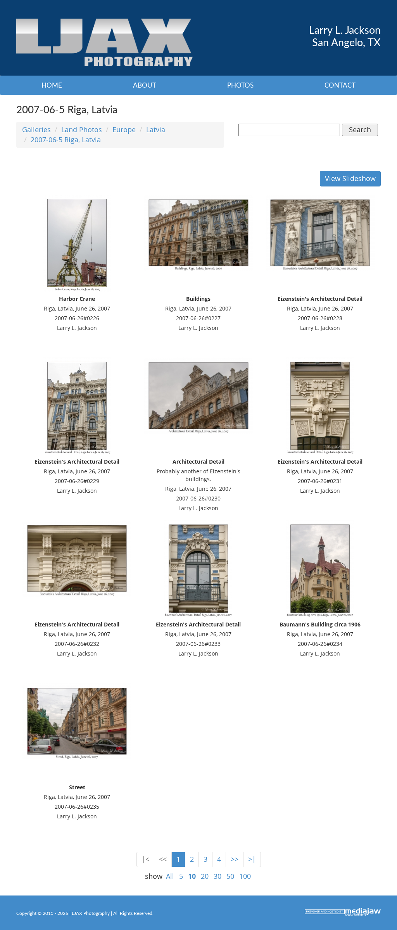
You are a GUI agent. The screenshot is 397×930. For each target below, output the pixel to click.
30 (217, 876)
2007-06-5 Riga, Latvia (66, 139)
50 (230, 876)
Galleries (36, 129)
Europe (124, 129)
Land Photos (81, 129)
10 (192, 876)
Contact (340, 85)
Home (51, 85)
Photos (240, 85)
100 (245, 876)
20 (205, 876)
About (144, 85)
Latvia (155, 129)
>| (252, 859)
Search (360, 129)
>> (234, 859)
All (170, 876)
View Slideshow (350, 178)
